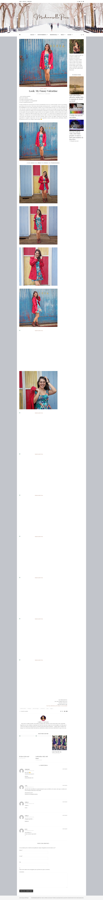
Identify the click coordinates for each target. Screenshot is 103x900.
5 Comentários (47, 93)
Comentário (21, 871)
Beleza (32, 34)
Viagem (69, 34)
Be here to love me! (24, 756)
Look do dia (42, 708)
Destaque (29, 708)
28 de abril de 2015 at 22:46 (29, 803)
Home (20, 1)
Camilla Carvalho (23, 708)
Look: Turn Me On (56, 752)
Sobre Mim (29, 1)
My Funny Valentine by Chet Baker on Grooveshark (56, 705)
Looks (41, 88)
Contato (24, 1)
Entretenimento (42, 34)
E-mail (21, 856)
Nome (21, 850)
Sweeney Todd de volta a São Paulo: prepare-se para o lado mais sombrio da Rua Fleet (76, 135)
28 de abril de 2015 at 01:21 (29, 787)
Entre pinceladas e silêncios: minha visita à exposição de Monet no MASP (76, 98)
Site (20, 862)
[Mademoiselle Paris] (51, 17)
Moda (62, 34)
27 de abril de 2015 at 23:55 (29, 770)
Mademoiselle (53, 34)
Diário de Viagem (36, 708)
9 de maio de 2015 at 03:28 (29, 830)
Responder (65, 769)
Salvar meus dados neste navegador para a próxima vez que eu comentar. (34, 869)
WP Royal (26, 897)
